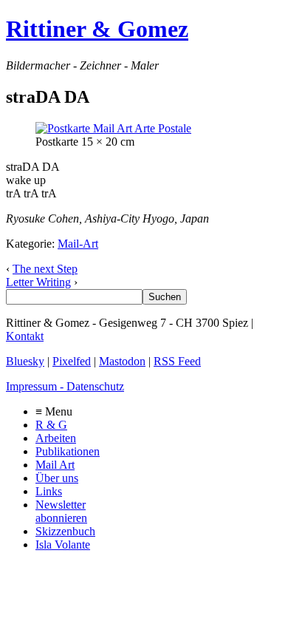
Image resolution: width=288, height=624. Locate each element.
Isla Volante (62, 544)
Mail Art (55, 464)
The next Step (45, 268)
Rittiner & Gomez (97, 29)
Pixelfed (71, 361)
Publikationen (67, 451)
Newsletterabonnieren (61, 511)
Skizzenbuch (65, 531)
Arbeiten (55, 438)
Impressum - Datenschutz (65, 386)
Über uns (56, 478)
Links (48, 491)
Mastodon (122, 361)
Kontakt (25, 336)
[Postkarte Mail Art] (113, 128)
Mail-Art (78, 243)
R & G (51, 424)
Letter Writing (38, 282)
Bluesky (25, 361)
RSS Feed (177, 361)
